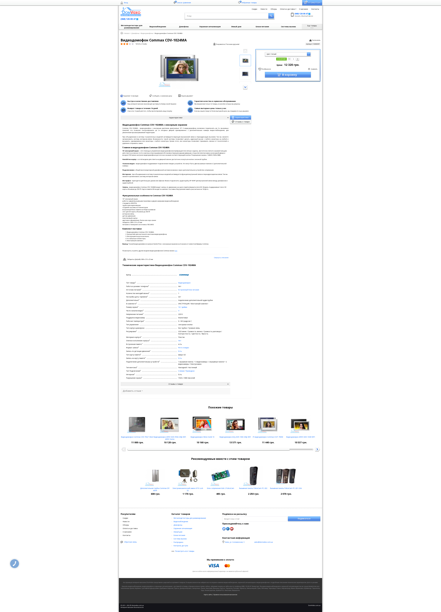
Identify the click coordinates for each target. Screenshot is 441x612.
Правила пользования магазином (225, 595)
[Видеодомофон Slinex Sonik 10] (202, 424)
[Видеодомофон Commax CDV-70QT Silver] (137, 424)
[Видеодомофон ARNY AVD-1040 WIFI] (300, 424)
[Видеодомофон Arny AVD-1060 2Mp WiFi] (235, 424)
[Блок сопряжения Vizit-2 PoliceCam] (220, 475)
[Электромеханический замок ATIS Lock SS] (187, 475)
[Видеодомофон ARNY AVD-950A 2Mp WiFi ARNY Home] (169, 424)
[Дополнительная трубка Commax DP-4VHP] (155, 475)
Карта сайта (208, 595)
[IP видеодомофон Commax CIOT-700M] (268, 424)
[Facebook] (228, 529)
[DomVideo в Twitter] (224, 529)
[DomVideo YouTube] (231, 529)
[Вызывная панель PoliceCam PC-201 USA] (286, 475)
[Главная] (122, 33)
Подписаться (304, 518)
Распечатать (316, 40)
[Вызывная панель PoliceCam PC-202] (253, 475)
